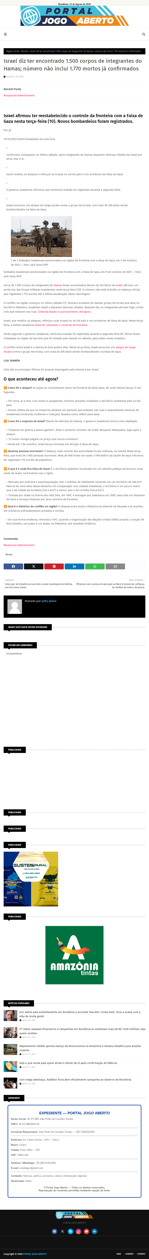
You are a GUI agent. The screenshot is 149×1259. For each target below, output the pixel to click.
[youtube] (86, 1231)
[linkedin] (94, 1231)
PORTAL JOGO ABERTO (35, 1254)
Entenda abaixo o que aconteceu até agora (64, 311)
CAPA (118, 1254)
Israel (119, 285)
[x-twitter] (62, 1231)
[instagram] (78, 1231)
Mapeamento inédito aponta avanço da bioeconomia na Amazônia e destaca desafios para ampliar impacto (80, 1048)
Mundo (24, 51)
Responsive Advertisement (19, 95)
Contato (129, 1254)
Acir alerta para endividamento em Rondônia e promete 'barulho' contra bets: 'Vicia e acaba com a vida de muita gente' (79, 1014)
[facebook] (54, 1231)
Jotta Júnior (49, 601)
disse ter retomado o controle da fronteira (61, 325)
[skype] (70, 1231)
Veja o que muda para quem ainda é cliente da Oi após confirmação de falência (68, 1063)
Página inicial (12, 51)
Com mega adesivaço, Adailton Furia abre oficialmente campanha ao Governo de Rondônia (75, 1079)
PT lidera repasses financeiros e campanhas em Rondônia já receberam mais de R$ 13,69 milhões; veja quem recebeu (82, 1031)
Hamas (58, 285)
